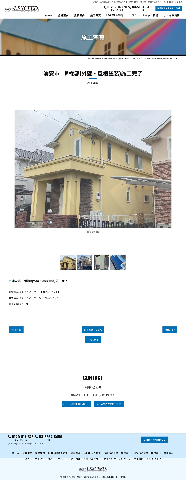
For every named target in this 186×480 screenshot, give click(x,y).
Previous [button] (12, 172)
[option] (93, 172)
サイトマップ (154, 458)
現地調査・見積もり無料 (168, 8)
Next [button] (174, 172)
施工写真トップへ (93, 329)
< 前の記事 (16, 329)
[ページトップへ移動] (175, 440)
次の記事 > (170, 329)
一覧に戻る (93, 339)
